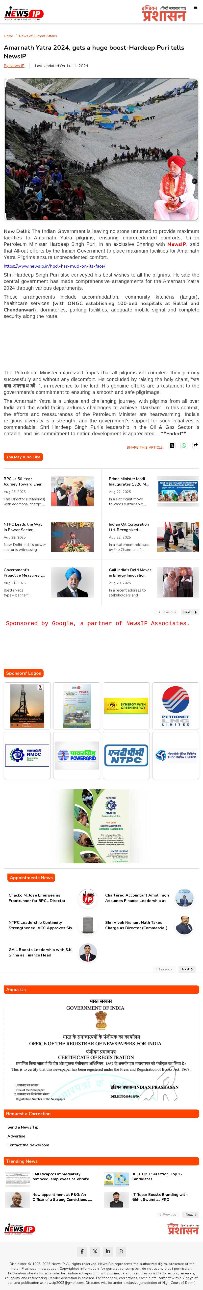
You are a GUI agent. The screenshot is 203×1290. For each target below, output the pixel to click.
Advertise (16, 1136)
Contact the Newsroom (28, 1145)
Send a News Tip (22, 1127)
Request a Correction (28, 1114)
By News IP (14, 66)
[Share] (195, 445)
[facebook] (82, 1252)
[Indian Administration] (164, 14)
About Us (16, 990)
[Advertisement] (94, 654)
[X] (172, 445)
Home (8, 36)
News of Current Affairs (38, 36)
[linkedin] (108, 1252)
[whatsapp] (121, 1252)
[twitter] (95, 1252)
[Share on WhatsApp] (183, 445)
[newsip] (24, 14)
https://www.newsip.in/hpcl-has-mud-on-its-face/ (54, 266)
